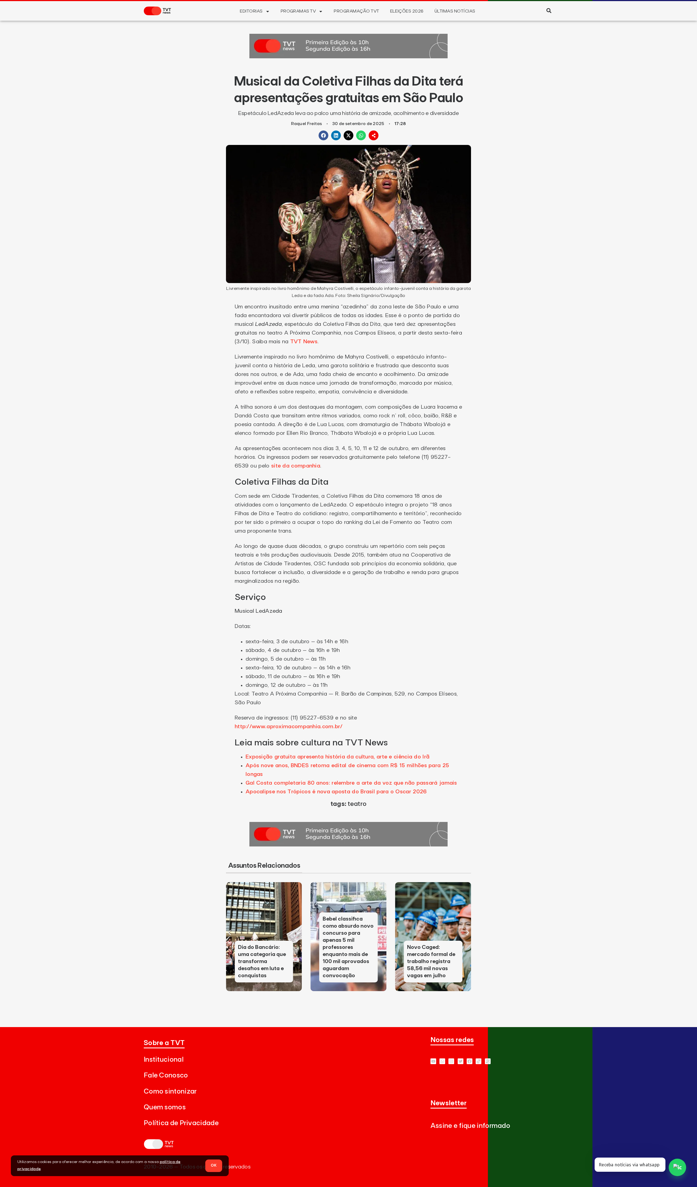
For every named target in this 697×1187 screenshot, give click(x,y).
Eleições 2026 (407, 11)
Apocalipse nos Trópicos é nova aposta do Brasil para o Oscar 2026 (336, 791)
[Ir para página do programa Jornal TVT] (348, 56)
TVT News (303, 341)
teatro (357, 804)
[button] (548, 10)
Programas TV (298, 11)
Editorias (251, 11)
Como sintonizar (170, 1091)
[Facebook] (469, 1061)
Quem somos (165, 1107)
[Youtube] (433, 1061)
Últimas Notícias (455, 11)
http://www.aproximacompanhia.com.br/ (289, 726)
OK (214, 1165)
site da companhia (295, 466)
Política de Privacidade (181, 1123)
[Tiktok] (478, 1061)
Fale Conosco (166, 1075)
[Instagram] (451, 1061)
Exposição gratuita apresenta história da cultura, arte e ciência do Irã (337, 757)
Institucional (164, 1059)
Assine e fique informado (470, 1125)
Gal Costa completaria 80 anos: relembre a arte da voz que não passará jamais (351, 783)
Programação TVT (356, 11)
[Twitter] (460, 1061)
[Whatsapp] (442, 1061)
